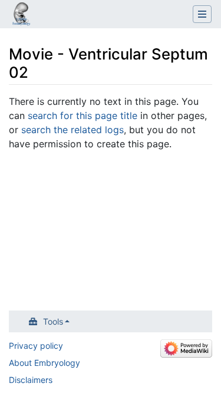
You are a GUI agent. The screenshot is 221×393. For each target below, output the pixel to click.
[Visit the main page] (21, 15)
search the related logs (72, 130)
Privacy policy (36, 346)
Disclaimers (30, 380)
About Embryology (44, 363)
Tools (53, 321)
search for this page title (82, 115)
